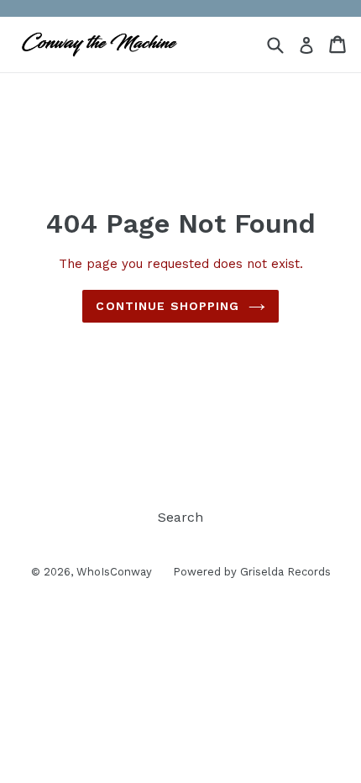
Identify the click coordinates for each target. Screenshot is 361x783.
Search (180, 517)
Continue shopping (167, 306)
